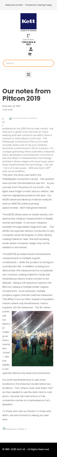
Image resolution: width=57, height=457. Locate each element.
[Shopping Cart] (30, 54)
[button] (28, 74)
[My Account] (30, 49)
